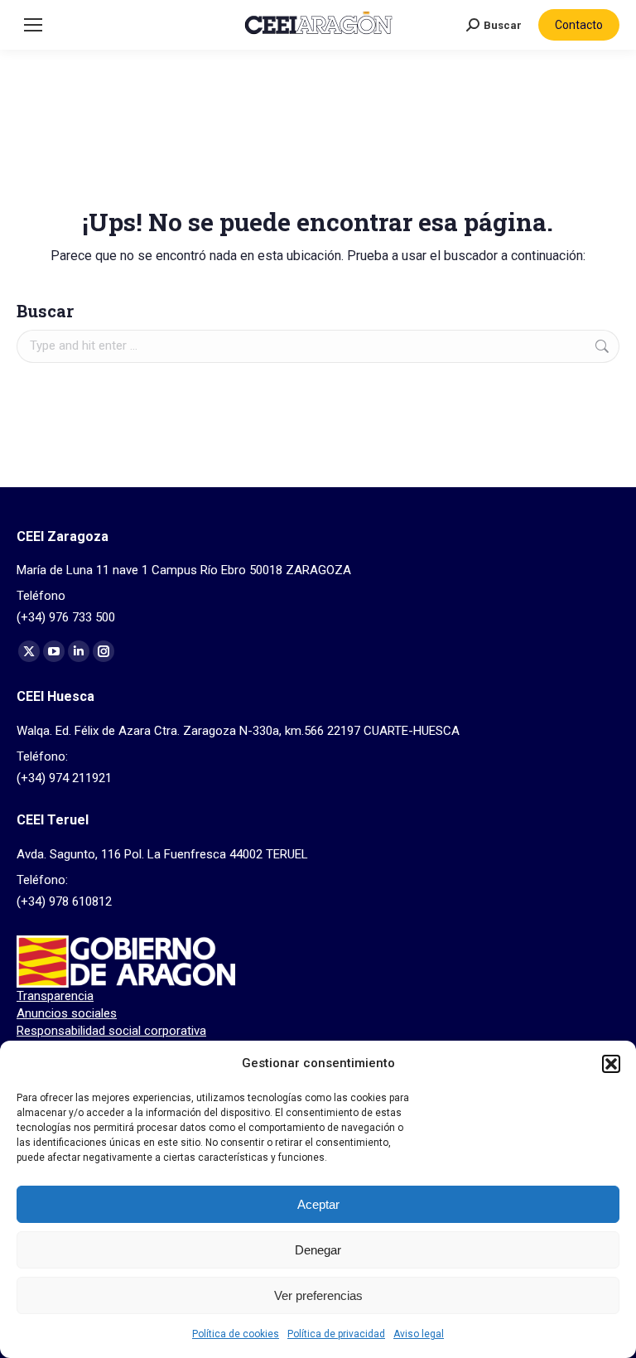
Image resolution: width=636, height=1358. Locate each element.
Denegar (318, 1250)
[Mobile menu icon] (33, 24)
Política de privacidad (336, 1334)
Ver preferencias (318, 1295)
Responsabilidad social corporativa (111, 1030)
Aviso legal (418, 1334)
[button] (611, 1064)
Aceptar (318, 1204)
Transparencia (55, 995)
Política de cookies (235, 1334)
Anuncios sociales (67, 1013)
